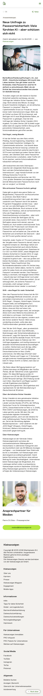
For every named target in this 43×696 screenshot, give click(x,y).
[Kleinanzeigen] (4, 3)
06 (6, 12)
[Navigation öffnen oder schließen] (40, 3)
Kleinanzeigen (8, 41)
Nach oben (34, 691)
